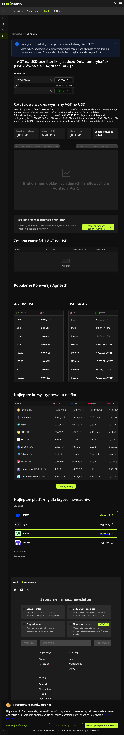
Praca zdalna (45, 698)
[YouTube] (22, 590)
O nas (42, 659)
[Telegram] (28, 590)
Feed (4, 11)
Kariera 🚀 (44, 663)
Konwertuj (16, 33)
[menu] (4, 27)
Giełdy (72, 668)
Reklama (58, 11)
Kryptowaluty (75, 663)
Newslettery (17, 11)
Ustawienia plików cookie (86, 730)
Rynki (47, 11)
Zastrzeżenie (64, 730)
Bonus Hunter (34, 11)
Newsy (72, 659)
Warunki (37, 730)
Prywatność (50, 730)
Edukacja (43, 684)
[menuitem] (4, 18)
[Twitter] (15, 590)
